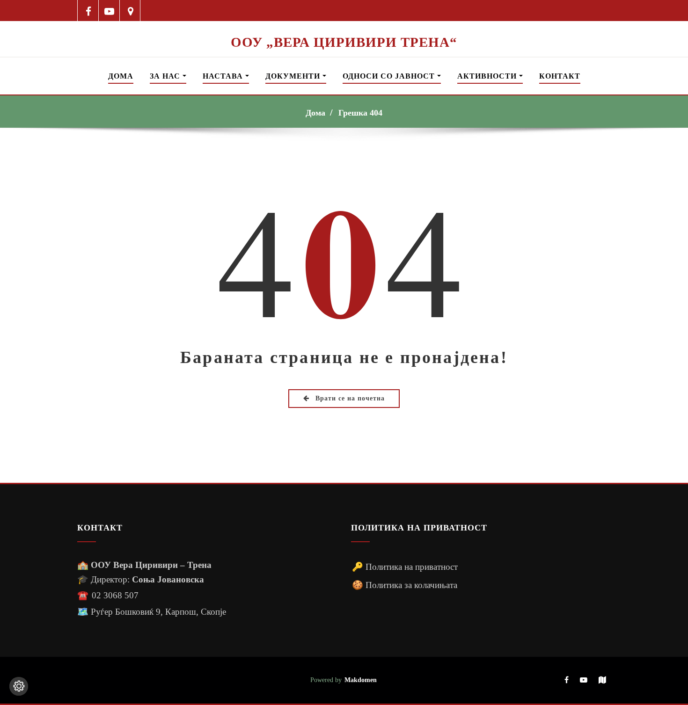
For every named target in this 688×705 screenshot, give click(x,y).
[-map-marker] (130, 10)
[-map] (602, 680)
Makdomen (360, 679)
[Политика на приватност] (18, 686)
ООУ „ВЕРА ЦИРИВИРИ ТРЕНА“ (344, 42)
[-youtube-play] (109, 10)
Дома (120, 76)
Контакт (559, 76)
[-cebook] (88, 10)
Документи (293, 76)
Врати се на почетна (349, 398)
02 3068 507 (115, 595)
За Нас (166, 76)
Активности (488, 76)
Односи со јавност (390, 76)
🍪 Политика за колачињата (404, 585)
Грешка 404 (360, 112)
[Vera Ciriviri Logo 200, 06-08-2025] (344, 27)
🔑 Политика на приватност (405, 567)
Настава (224, 76)
